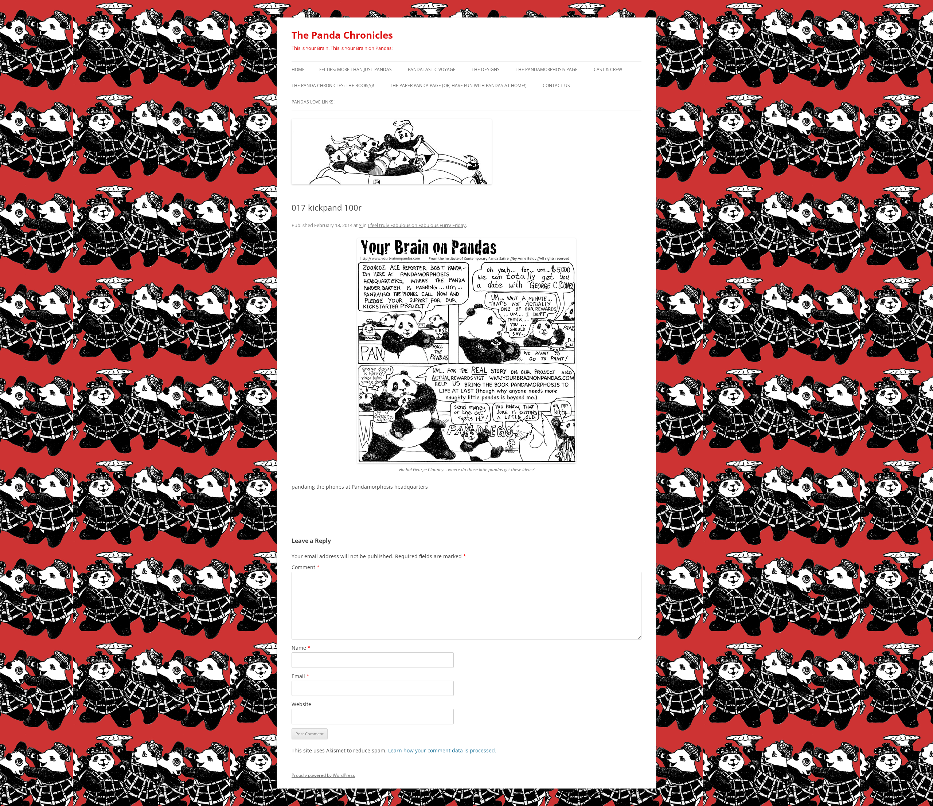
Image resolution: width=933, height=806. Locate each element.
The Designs (486, 69)
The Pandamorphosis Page (547, 69)
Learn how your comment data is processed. (442, 750)
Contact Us (556, 85)
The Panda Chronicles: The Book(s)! (333, 85)
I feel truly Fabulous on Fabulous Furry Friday (417, 225)
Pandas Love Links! (313, 102)
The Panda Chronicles (342, 35)
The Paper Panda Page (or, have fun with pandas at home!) (458, 85)
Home (298, 69)
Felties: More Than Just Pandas (355, 69)
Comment (306, 567)
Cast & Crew (608, 69)
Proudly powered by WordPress (323, 775)
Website (301, 704)
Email (300, 676)
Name (301, 647)
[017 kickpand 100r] (466, 350)
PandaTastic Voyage (432, 69)
